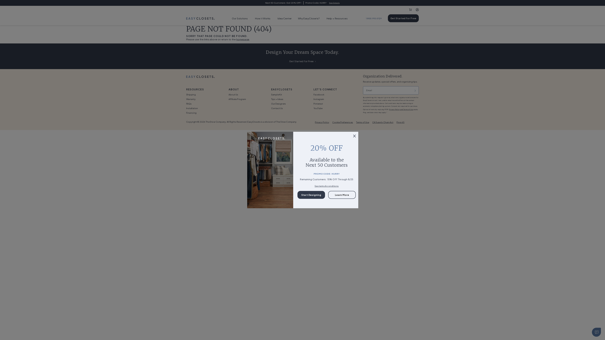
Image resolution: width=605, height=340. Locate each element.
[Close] (354, 135)
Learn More (342, 194)
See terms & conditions (327, 186)
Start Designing (311, 194)
